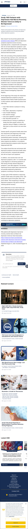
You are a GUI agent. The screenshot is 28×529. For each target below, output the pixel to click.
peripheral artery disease (8, 41)
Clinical (12, 5)
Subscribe (21, 263)
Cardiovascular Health (6, 275)
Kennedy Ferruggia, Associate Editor (11, 311)
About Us (14, 475)
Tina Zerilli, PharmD (6, 398)
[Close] (25, 503)
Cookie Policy (11, 516)
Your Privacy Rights (14, 487)
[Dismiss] (25, 224)
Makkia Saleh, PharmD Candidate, (9, 394)
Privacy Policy (14, 483)
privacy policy (4, 267)
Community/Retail (6, 277)
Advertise (14, 478)
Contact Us (14, 479)
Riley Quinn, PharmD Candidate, (10, 393)
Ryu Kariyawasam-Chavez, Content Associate (13, 338)
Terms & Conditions (14, 484)
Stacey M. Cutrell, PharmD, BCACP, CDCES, (12, 366)
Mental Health (16, 275)
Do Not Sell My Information (14, 486)
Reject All (16, 522)
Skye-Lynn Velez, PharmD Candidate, (10, 396)
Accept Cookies (15, 526)
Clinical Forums (14, 476)
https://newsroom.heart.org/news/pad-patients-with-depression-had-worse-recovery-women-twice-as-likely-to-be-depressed (13, 239)
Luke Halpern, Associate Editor (9, 367)
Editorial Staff (14, 481)
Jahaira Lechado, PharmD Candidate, (10, 397)
